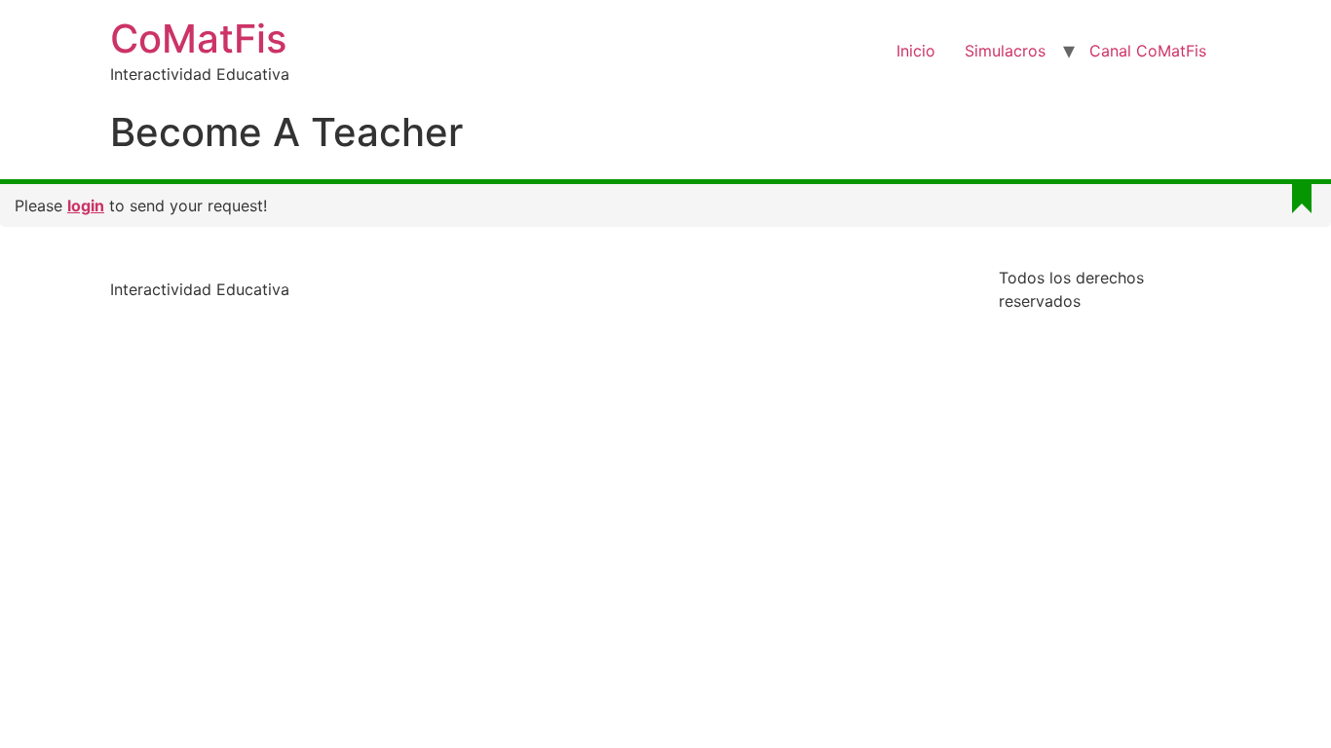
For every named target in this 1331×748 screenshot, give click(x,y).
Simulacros (1005, 50)
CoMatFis (198, 38)
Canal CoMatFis (1147, 50)
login (85, 205)
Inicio (915, 50)
